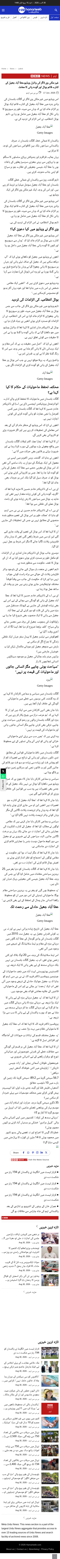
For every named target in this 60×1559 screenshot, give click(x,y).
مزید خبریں (30, 1292)
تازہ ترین (43, 17)
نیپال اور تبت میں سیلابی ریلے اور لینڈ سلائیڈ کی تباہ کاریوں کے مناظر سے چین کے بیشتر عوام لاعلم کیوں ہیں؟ (21, 1504)
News (12, 69)
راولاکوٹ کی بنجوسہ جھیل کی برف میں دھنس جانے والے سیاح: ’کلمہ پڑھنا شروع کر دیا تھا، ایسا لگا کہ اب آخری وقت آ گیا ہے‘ (31, 626)
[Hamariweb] (30, 10)
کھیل (15, 17)
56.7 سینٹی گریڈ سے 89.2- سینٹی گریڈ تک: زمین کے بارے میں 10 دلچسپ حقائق (31, 1081)
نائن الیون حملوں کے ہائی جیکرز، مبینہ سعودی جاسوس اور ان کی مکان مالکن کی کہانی (21, 1393)
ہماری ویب (35, 1242)
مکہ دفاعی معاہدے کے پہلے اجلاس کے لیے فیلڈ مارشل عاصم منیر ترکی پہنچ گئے (21, 1365)
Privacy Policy (47, 1549)
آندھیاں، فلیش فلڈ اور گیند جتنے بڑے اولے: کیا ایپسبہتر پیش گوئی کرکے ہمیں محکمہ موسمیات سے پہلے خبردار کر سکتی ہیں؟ (30, 1093)
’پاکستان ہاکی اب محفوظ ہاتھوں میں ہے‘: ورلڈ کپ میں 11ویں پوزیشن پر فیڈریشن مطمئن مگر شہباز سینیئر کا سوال (21, 1407)
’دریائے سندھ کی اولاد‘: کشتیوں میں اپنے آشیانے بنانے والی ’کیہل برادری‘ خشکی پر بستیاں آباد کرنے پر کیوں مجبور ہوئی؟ (30, 1122)
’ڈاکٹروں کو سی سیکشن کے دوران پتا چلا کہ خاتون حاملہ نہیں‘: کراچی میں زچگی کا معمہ (21, 1379)
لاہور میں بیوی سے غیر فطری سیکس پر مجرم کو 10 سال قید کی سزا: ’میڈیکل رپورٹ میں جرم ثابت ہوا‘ (21, 1421)
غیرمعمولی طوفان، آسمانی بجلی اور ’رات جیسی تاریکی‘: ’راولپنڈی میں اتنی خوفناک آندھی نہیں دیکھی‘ (34, 1068)
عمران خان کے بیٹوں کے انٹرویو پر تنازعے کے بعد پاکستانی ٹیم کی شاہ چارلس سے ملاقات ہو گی (33, 1209)
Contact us (22, 1549)
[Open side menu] (2, 10)
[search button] (56, 10)
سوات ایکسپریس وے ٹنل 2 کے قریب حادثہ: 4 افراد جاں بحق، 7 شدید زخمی (20, 1264)
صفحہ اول (54, 17)
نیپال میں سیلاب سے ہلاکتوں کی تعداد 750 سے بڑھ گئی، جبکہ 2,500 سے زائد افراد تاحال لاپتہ (20, 1435)
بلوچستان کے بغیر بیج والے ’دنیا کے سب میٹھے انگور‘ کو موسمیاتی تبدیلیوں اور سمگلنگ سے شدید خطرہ (20, 1490)
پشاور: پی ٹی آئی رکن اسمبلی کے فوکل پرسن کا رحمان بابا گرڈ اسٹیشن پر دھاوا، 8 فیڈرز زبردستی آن (21, 1278)
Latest (20, 69)
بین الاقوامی (25, 17)
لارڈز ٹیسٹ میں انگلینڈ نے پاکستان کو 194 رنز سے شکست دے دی (21, 1351)
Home (3, 69)
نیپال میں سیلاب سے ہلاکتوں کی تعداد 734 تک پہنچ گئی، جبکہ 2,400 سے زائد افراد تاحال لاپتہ (21, 1462)
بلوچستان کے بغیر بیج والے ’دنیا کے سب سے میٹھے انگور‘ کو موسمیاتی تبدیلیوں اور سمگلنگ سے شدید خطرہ (20, 1476)
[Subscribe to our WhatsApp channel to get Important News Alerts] (3, 776)
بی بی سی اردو (32, 93)
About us (10, 1549)
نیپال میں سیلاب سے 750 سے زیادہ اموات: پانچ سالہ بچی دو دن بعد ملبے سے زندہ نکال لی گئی (22, 1449)
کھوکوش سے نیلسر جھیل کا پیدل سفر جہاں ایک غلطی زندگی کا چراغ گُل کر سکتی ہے (30, 639)
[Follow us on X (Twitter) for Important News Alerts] (3, 771)
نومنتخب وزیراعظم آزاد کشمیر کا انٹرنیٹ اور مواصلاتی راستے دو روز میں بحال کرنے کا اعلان (20, 1250)
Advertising (34, 1549)
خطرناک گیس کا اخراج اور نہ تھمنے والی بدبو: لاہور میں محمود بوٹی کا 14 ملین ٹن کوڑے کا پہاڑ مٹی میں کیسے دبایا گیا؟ (31, 1137)
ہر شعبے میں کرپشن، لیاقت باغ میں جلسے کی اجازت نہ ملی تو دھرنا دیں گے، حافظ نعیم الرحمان (20, 1236)
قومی (35, 17)
